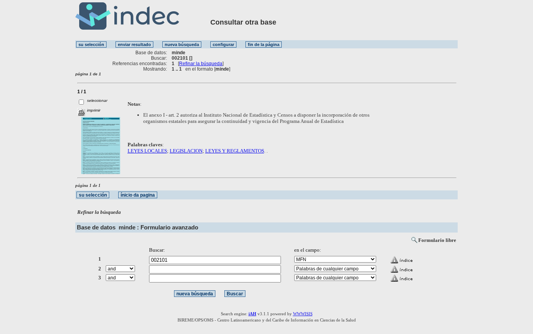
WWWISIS (303, 313)
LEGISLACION (186, 151)
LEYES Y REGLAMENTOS (234, 151)
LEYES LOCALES (147, 151)
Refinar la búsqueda (200, 63)
